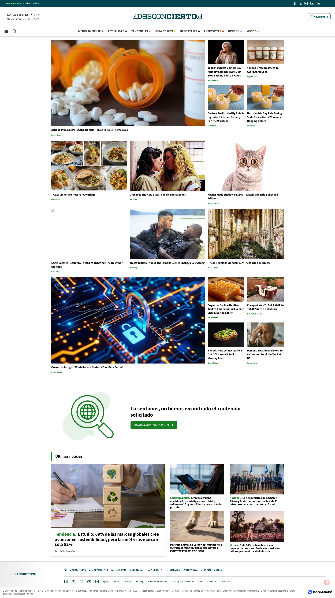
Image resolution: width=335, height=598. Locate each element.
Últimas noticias (75, 569)
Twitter (74, 581)
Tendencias (139, 31)
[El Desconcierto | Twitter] (300, 3)
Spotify (106, 581)
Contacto (225, 581)
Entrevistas (212, 31)
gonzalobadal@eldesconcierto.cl (18, 594)
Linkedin (97, 581)
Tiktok (117, 581)
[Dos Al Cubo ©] (320, 593)
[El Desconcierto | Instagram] (306, 3)
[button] (319, 16)
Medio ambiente (89, 31)
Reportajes (188, 31)
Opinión (234, 31)
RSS (200, 581)
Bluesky (139, 581)
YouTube (89, 581)
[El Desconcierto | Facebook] (294, 3)
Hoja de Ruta (164, 31)
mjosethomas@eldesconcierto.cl (244, 591)
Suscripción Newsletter (183, 581)
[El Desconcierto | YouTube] (312, 3)
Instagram (81, 581)
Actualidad (116, 31)
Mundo (252, 31)
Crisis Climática (31, 3)
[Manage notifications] (327, 582)
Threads (128, 581)
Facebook (66, 581)
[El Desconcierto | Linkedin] (318, 3)
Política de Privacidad (158, 581)
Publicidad (211, 581)
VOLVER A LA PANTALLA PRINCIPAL (152, 425)
